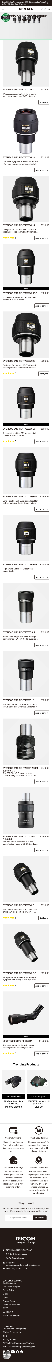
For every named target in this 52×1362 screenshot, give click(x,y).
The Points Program (11, 1286)
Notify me (43, 102)
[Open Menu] (3, 9)
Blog (5, 1336)
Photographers (9, 1339)
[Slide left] (4, 3)
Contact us (10, 1263)
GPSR (5, 1294)
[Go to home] (26, 9)
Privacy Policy (9, 1301)
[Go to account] (45, 9)
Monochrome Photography (14, 1328)
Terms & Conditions (11, 1304)
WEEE (5, 1308)
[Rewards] (7, 1355)
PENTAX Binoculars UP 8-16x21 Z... (39, 1102)
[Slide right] (47, 3)
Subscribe (39, 1218)
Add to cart (40, 170)
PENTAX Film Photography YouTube (18, 1343)
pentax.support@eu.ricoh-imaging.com (23, 1265)
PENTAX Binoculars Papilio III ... (13, 1102)
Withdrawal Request (11, 1315)
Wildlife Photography (12, 1332)
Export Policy (8, 1290)
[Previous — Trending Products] (5, 1084)
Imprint (5, 1297)
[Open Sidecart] (48, 9)
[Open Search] (42, 9)
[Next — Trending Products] (46, 1084)
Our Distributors (9, 1283)
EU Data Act (8, 1312)
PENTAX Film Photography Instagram (19, 1346)
